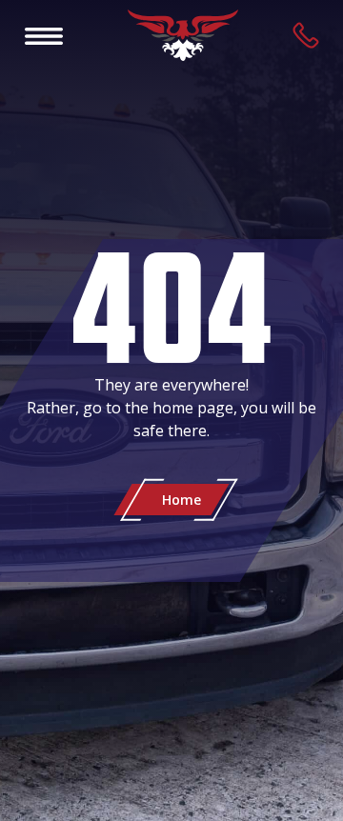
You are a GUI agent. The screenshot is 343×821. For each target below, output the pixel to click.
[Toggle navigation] (44, 35)
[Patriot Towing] (183, 35)
